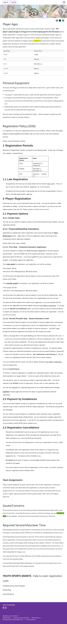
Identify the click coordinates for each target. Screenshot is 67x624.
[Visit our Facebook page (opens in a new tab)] (4, 608)
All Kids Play (7, 590)
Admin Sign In (36, 618)
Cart (13, 2)
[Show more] (63, 20)
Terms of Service (30, 619)
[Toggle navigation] (64, 2)
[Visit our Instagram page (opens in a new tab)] (6, 608)
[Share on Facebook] (57, 20)
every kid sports (8, 594)
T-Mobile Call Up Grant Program (14, 586)
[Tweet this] (60, 20)
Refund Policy (7, 618)
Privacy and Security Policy (21, 618)
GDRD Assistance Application (36, 251)
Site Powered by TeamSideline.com (13, 619)
